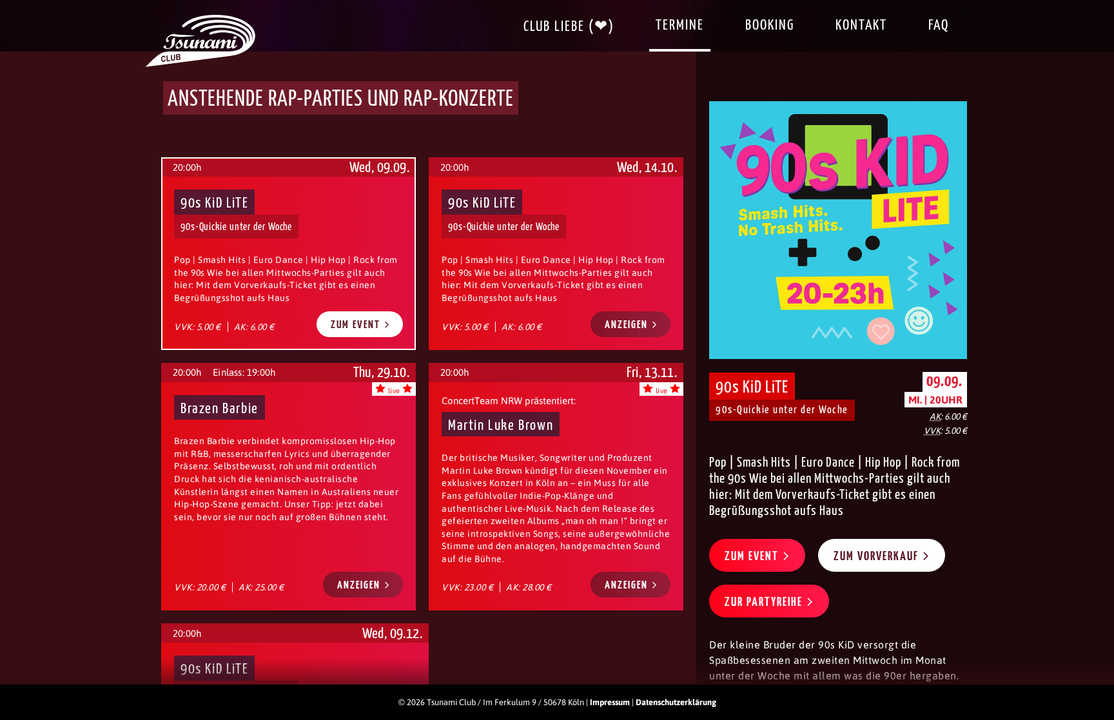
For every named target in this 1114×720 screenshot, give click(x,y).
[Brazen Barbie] (288, 487)
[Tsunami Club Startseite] (200, 64)
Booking (769, 25)
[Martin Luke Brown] (556, 487)
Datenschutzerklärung (676, 702)
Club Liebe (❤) (568, 26)
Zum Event (357, 325)
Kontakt (861, 25)
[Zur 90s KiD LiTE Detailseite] (838, 230)
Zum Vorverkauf (878, 556)
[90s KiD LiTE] (556, 253)
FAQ (938, 25)
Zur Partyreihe (765, 602)
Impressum (610, 702)
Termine (680, 25)
